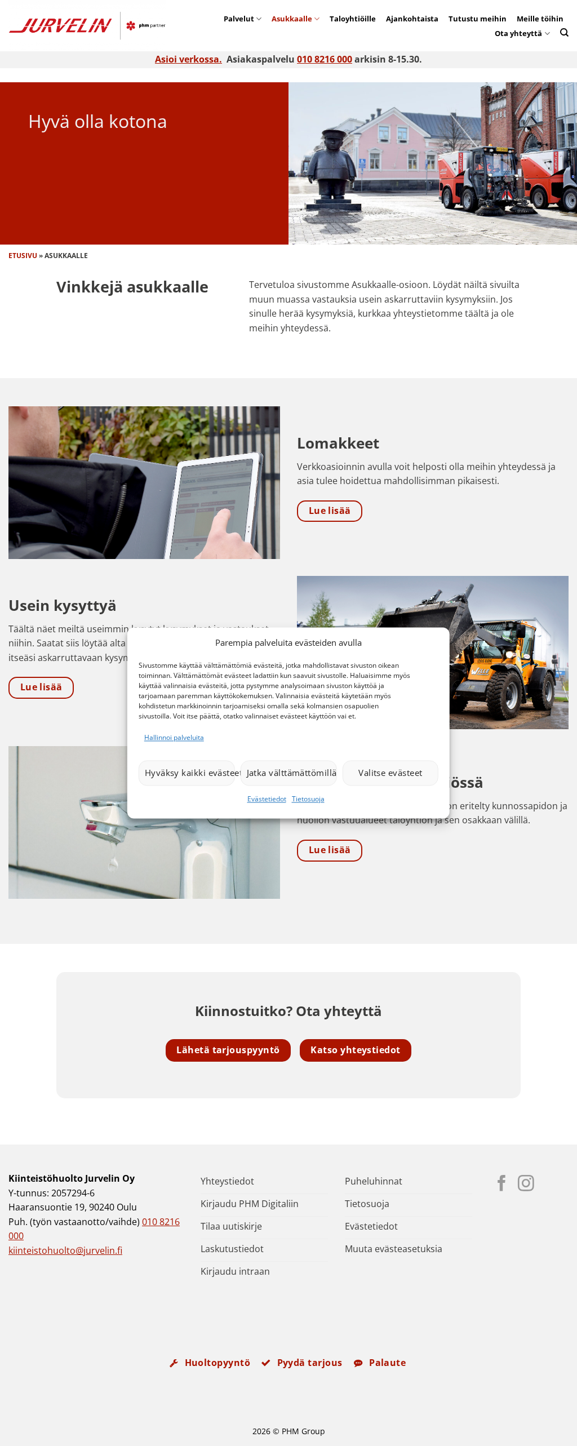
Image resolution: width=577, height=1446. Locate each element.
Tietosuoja (308, 799)
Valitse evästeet (390, 773)
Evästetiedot (266, 799)
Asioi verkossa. (188, 59)
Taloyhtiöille (353, 19)
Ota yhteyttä (518, 33)
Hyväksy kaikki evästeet (190, 773)
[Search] (564, 32)
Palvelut (239, 19)
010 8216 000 (324, 59)
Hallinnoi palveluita (174, 737)
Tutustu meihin (478, 19)
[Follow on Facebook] (502, 1185)
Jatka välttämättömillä (292, 773)
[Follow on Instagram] (526, 1185)
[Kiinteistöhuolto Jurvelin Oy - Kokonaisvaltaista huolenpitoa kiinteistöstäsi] (92, 25)
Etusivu (22, 255)
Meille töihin (540, 19)
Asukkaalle (292, 19)
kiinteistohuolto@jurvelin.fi (65, 1250)
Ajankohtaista (412, 19)
